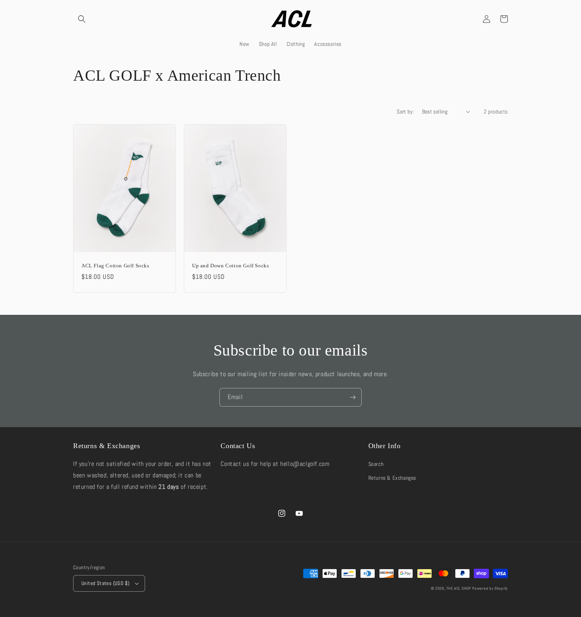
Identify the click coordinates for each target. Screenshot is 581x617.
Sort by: (405, 111)
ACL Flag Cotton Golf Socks (115, 266)
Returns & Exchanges (392, 477)
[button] (82, 19)
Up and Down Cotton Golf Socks (230, 266)
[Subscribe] (352, 397)
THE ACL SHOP (458, 588)
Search (376, 463)
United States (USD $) (105, 583)
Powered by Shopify (490, 588)
